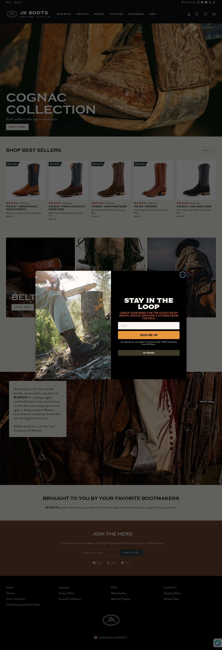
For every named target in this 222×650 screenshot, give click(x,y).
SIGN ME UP (149, 335)
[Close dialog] (182, 274)
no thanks (148, 352)
